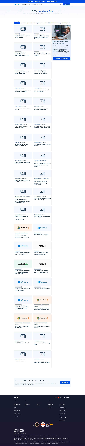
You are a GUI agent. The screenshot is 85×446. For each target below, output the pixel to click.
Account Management (37, 124)
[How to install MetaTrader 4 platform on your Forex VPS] (42, 300)
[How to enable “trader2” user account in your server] (23, 83)
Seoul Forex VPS (62, 420)
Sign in (61, 4)
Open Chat (66, 382)
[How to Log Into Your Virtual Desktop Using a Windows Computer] (42, 29)
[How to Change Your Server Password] (23, 155)
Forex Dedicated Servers (17, 404)
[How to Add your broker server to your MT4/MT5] (23, 119)
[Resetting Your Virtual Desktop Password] (42, 47)
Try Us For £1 (66, 4)
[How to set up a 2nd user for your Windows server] (23, 173)
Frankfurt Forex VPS (62, 419)
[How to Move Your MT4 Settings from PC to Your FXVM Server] (42, 173)
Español (23, 433)
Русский (18, 433)
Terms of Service (16, 436)
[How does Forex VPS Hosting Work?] (42, 336)
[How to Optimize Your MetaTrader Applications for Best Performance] (23, 191)
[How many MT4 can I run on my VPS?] (42, 318)
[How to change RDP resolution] (42, 282)
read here (31, 439)
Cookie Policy (26, 436)
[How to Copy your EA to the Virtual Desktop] (23, 29)
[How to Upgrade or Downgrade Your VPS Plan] (23, 47)
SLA (29, 436)
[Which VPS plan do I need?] (23, 336)
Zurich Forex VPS (62, 410)
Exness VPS (50, 407)
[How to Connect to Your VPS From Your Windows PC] (23, 245)
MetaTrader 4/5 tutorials (37, 70)
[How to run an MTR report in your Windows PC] (42, 83)
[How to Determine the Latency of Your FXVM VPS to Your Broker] (42, 155)
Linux (14, 408)
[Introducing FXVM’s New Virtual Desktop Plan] (23, 137)
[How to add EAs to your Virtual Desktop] (42, 137)
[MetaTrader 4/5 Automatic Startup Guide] (23, 318)
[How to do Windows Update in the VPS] (23, 101)
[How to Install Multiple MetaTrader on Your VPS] (42, 65)
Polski (20, 433)
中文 (25, 433)
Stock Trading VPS (16, 416)
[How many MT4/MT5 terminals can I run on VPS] (23, 227)
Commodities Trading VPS (17, 414)
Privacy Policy (22, 436)
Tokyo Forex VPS (62, 413)
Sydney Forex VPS (62, 416)
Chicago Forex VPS (62, 404)
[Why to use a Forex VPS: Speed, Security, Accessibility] (42, 354)
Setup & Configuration (18, 88)
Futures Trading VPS (17, 411)
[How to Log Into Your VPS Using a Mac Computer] (42, 245)
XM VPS (49, 408)
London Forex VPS (62, 407)
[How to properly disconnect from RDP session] (23, 282)
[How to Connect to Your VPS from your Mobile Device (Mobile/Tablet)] (23, 264)
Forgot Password (27, 404)
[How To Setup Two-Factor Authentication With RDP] (42, 227)
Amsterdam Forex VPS (63, 408)
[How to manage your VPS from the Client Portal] (42, 101)
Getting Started (17, 70)
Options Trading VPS (17, 410)
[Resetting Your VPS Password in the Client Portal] (23, 65)
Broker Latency (33, 4)
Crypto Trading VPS (16, 413)
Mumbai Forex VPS (62, 414)
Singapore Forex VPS (63, 411)
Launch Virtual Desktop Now (61, 58)
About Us (38, 404)
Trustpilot (33, 425)
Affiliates (15, 407)
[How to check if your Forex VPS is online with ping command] (23, 300)
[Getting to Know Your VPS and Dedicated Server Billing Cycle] (42, 119)
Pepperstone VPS (50, 404)
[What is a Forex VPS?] (23, 354)
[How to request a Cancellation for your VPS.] (42, 209)
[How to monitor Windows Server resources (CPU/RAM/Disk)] (23, 209)
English (15, 433)
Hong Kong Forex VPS (63, 417)
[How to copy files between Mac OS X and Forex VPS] (42, 264)
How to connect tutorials (37, 196)
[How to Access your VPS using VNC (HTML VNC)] (42, 191)
